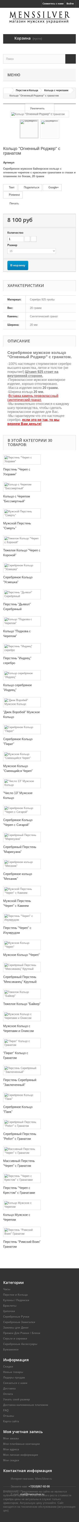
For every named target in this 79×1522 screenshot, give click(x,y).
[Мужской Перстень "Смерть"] (22, 513)
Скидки (8, 1366)
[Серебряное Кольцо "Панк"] (22, 1097)
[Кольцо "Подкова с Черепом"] (22, 621)
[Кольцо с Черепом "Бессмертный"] (22, 486)
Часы (6, 1289)
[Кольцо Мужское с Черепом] (22, 1205)
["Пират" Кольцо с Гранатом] (22, 1043)
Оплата (8, 1394)
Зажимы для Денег (16, 1327)
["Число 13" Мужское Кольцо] (22, 783)
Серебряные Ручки (16, 1316)
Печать (14, 203)
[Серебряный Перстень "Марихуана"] (22, 837)
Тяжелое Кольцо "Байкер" (21, 1004)
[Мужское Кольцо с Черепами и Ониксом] (22, 1016)
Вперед (63, 129)
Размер (12, 245)
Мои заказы (11, 1438)
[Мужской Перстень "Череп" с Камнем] (22, 891)
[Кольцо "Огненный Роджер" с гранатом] (29, 129)
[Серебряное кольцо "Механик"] (22, 864)
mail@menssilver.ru (32, 1494)
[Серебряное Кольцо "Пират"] (22, 729)
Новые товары (13, 1372)
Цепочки (9, 1311)
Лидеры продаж (14, 1377)
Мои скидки (11, 1460)
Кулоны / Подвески (16, 1300)
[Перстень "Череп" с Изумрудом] (22, 918)
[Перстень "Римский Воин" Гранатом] (22, 1232)
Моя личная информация (20, 1454)
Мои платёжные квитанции (21, 1444)
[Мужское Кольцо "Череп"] (22, 945)
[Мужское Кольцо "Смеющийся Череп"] (22, 756)
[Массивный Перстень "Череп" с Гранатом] (22, 1151)
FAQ (6, 1410)
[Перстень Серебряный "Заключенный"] (22, 1070)
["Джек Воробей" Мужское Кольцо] (22, 702)
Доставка (9, 1388)
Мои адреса (11, 1449)
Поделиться (31, 187)
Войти (70, 3)
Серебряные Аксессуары (20, 1344)
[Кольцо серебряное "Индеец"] (22, 675)
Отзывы (8, 1415)
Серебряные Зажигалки (19, 1322)
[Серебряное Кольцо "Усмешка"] (22, 567)
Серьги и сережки (15, 1338)
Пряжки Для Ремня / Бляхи (21, 1333)
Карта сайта (11, 1421)
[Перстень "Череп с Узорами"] (22, 459)
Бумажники (11, 1349)
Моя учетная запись (23, 1431)
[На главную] (8, 90)
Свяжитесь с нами (53, 3)
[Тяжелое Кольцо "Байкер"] (22, 994)
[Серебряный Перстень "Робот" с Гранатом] (22, 1124)
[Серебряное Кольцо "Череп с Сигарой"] (22, 810)
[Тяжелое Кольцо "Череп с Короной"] (22, 540)
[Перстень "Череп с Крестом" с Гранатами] (22, 1178)
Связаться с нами (15, 1383)
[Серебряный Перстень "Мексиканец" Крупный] (22, 967)
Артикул (8, 162)
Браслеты (9, 1305)
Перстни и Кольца (15, 1294)
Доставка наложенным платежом (25, 1405)
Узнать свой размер (16, 1399)
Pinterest (14, 194)
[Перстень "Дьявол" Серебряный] (22, 594)
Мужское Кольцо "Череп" (21, 955)
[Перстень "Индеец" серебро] (22, 648)
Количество (15, 232)
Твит (11, 187)
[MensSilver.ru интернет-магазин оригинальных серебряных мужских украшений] (39, 17)
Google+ (53, 187)
